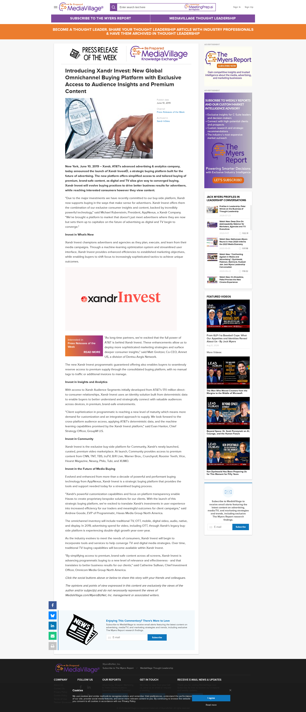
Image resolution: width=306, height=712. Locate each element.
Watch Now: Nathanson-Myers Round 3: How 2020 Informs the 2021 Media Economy (233, 242)
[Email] (53, 636)
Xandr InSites (163, 121)
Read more (211, 705)
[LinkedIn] (53, 626)
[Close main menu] (230, 690)
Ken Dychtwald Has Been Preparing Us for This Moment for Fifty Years (227, 473)
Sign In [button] (237, 7)
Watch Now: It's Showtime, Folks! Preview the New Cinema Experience (231, 279)
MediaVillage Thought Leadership (202, 18)
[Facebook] (53, 605)
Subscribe (157, 637)
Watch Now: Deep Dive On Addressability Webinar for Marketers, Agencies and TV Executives (232, 225)
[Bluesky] (53, 615)
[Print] (53, 646)
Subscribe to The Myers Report (100, 18)
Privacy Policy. (129, 701)
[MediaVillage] (81, 7)
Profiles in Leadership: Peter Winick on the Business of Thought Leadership (232, 209)
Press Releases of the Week (171, 112)
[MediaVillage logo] (77, 668)
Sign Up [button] (249, 7)
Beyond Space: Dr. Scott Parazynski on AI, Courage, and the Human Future (228, 432)
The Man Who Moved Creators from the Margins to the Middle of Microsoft (227, 392)
